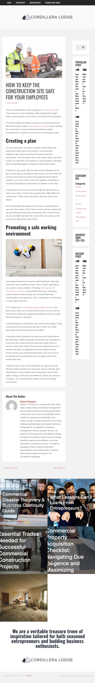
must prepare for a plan (38, 126)
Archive (78, 187)
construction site (51, 110)
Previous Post (10, 468)
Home (9, 2)
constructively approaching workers (37, 307)
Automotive (20, 2)
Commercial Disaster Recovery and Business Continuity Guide (77, 92)
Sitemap (29, 675)
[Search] (83, 47)
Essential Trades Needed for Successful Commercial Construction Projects (77, 142)
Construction (35, 2)
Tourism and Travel (52, 2)
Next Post (59, 468)
